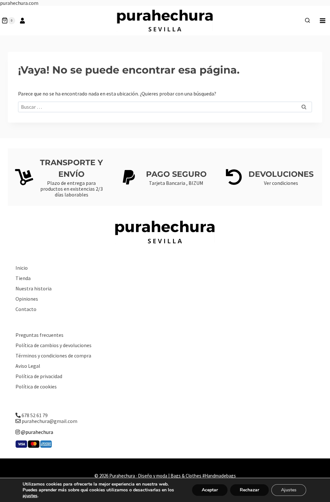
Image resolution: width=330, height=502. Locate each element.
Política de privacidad (38, 376)
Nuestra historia (33, 288)
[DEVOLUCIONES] (234, 177)
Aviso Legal (27, 366)
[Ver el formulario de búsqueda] (307, 20)
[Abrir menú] (322, 20)
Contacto (25, 309)
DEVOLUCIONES (281, 174)
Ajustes (288, 490)
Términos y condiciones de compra (53, 355)
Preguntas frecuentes (39, 335)
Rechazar (249, 490)
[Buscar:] (165, 107)
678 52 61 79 (35, 415)
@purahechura (36, 432)
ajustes (30, 496)
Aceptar (210, 490)
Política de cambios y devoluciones (53, 345)
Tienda (23, 278)
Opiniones (26, 299)
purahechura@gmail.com (49, 421)
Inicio (21, 268)
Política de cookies (36, 386)
